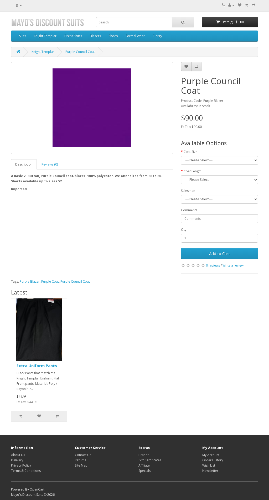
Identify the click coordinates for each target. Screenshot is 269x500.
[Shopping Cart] (246, 5)
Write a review (233, 265)
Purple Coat (50, 281)
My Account (210, 455)
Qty (183, 229)
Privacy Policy (21, 465)
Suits (22, 36)
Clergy (157, 36)
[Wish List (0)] (239, 5)
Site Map (81, 465)
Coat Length (192, 171)
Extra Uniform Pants (37, 365)
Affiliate (144, 465)
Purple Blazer (30, 281)
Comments (189, 210)
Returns (80, 460)
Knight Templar (45, 36)
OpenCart (37, 489)
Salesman (188, 190)
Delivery (17, 460)
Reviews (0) (50, 164)
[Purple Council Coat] (92, 108)
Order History (212, 460)
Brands (143, 455)
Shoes (113, 36)
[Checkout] (253, 5)
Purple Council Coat (80, 51)
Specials (144, 470)
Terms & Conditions (26, 470)
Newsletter (210, 470)
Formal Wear (135, 36)
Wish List (208, 465)
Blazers (95, 36)
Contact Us (83, 455)
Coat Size (190, 151)
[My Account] (231, 5)
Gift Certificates (149, 460)
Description (24, 164)
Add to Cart (219, 253)
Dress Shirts (73, 36)
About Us (18, 455)
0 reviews (213, 265)
